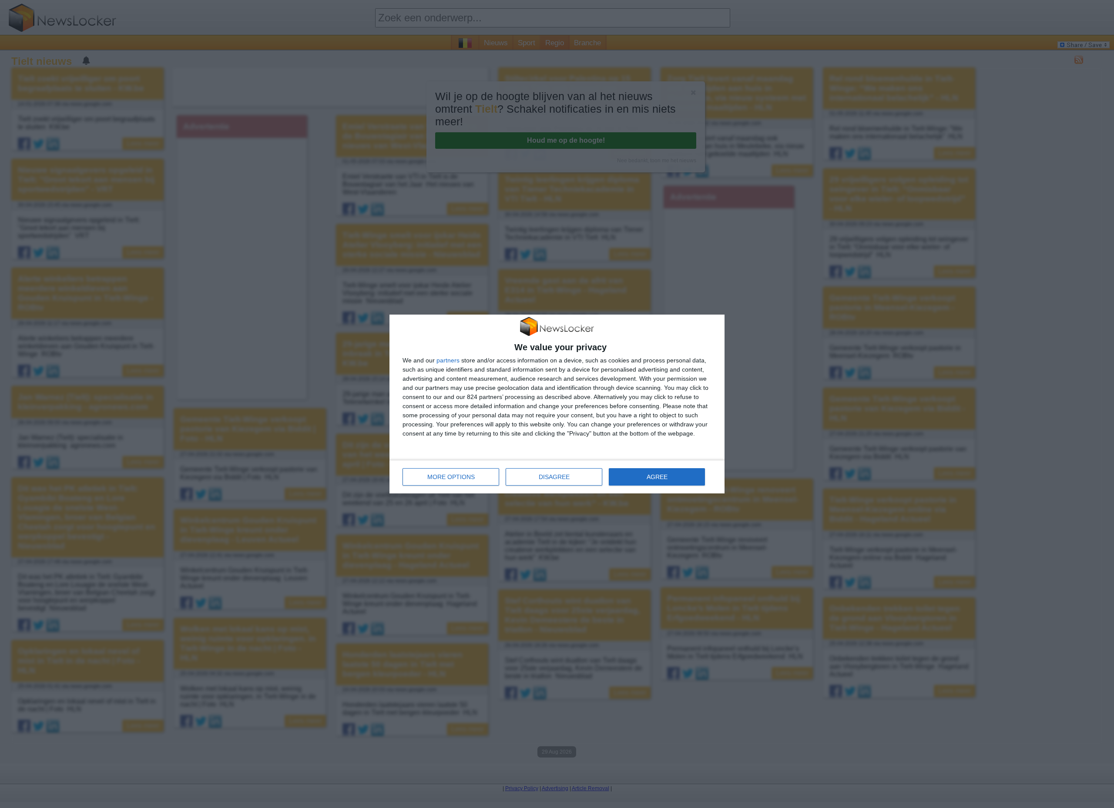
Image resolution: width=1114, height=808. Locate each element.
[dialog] (557, 404)
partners (448, 360)
